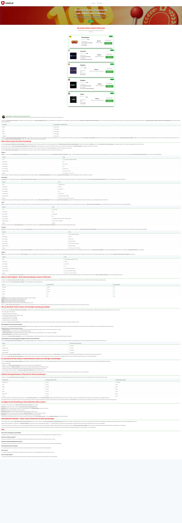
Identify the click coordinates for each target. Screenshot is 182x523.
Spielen (91, 21)
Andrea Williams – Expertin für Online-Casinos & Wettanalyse (18, 116)
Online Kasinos (99, 3)
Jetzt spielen (108, 43)
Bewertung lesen (108, 40)
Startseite (93, 3)
